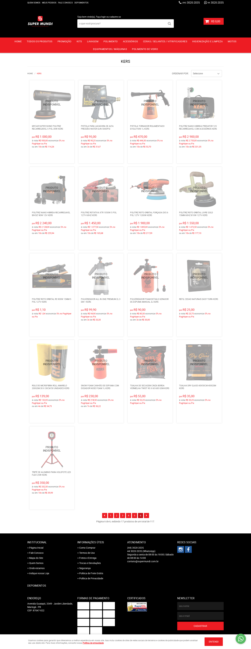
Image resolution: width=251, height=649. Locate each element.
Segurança (85, 568)
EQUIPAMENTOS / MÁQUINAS (110, 49)
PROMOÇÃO (65, 41)
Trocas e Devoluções (90, 563)
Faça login (101, 16)
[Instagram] (180, 549)
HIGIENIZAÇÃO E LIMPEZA (207, 41)
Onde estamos (37, 568)
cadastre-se (115, 16)
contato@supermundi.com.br (143, 561)
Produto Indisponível (52, 103)
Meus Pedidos (49, 2)
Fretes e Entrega (87, 558)
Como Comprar (87, 547)
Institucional (37, 542)
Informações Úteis (90, 542)
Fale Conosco (65, 2)
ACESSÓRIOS (130, 41)
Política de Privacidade (91, 578)
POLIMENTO (110, 41)
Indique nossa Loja (39, 573)
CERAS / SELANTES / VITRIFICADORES (165, 41)
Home (18, 41)
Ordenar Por (180, 73)
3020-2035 (191, 2)
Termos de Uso (87, 552)
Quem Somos (33, 2)
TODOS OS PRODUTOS (39, 41)
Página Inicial (36, 547)
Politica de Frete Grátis (91, 573)
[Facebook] (188, 549)
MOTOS (232, 41)
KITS (79, 41)
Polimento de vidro (145, 49)
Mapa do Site (36, 558)
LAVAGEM (93, 41)
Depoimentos (81, 2)
